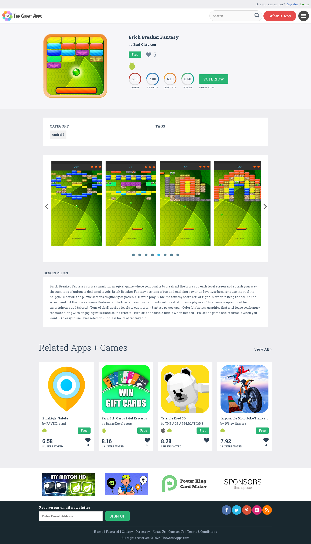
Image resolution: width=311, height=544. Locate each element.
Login (304, 4)
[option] (77, 204)
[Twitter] (236, 510)
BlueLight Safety (55, 418)
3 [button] (146, 255)
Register (292, 4)
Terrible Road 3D (173, 418)
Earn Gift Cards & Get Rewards (124, 418)
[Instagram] (257, 510)
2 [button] (140, 255)
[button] (46, 205)
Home (98, 532)
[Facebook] (226, 510)
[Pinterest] (247, 510)
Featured (112, 532)
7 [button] (171, 255)
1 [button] (133, 255)
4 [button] (152, 255)
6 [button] (165, 255)
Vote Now (213, 79)
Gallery (127, 532)
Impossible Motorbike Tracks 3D (245, 418)
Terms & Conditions (202, 532)
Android (58, 135)
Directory (143, 532)
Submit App (280, 15)
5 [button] (159, 255)
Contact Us (176, 532)
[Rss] (267, 510)
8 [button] (178, 255)
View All (262, 349)
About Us (159, 532)
